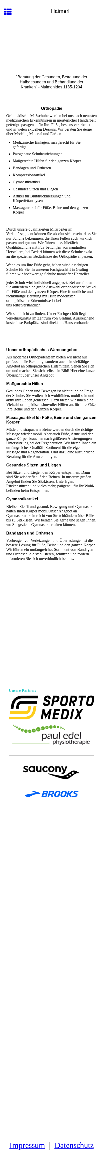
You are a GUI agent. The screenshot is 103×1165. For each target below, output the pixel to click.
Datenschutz (74, 1145)
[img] (51, 47)
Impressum (27, 1145)
